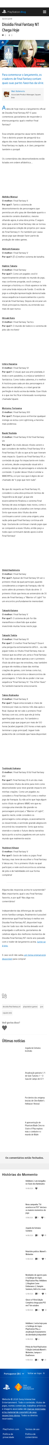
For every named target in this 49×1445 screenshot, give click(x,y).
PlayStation (16, 11)
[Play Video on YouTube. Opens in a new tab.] (42, 64)
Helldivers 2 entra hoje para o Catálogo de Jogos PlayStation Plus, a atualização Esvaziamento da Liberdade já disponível (36, 1329)
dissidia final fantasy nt (11, 1007)
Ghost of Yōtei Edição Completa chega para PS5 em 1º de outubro (36, 1302)
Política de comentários (31, 1435)
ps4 (41, 1007)
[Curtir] (36, 1188)
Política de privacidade (8, 1435)
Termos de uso (32, 1429)
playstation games (30, 1007)
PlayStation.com (11, 1429)
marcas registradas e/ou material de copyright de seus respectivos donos (24, 1412)
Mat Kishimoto (18, 91)
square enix (7, 1013)
